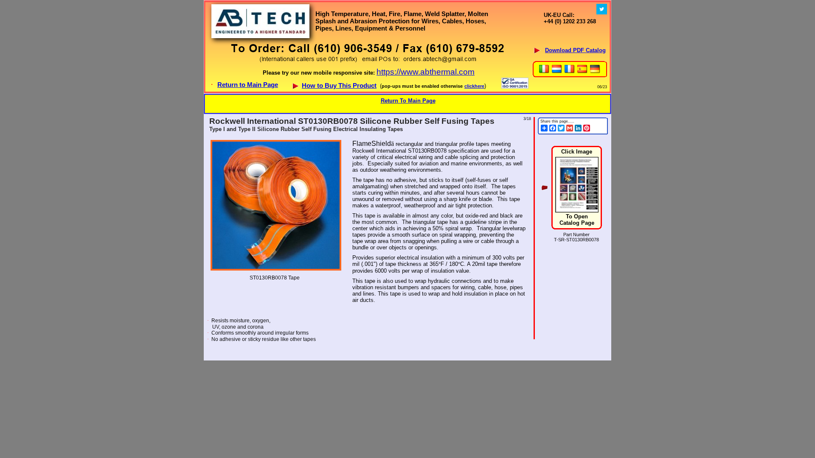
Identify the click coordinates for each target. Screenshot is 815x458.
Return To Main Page (408, 101)
